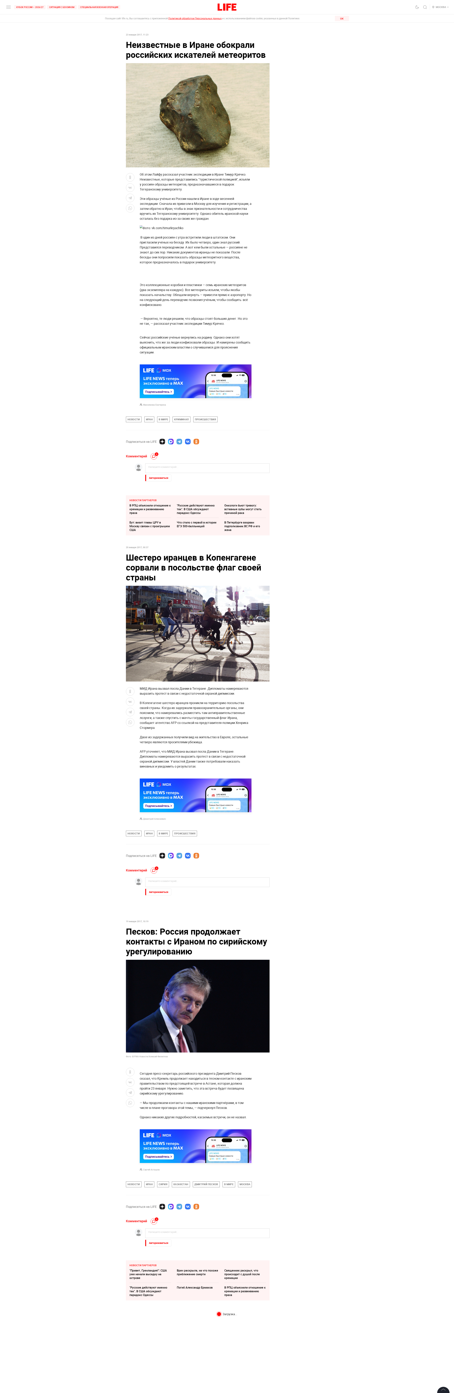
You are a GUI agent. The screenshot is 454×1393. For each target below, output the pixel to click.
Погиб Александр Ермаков (195, 1287)
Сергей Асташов (151, 1169)
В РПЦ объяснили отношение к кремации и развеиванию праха (150, 509)
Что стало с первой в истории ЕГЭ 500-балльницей (196, 524)
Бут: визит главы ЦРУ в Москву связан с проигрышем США (149, 526)
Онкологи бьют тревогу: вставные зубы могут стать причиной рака (243, 509)
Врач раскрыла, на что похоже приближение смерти (197, 1272)
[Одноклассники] (196, 441)
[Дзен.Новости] (162, 441)
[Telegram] (179, 441)
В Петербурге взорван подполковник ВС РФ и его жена (242, 526)
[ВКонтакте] (187, 441)
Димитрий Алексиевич (154, 819)
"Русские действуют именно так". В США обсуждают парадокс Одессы (196, 509)
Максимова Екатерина (154, 404)
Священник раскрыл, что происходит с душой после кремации (242, 1274)
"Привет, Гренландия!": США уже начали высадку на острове (148, 1274)
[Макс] (170, 441)
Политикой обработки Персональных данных (195, 18)
